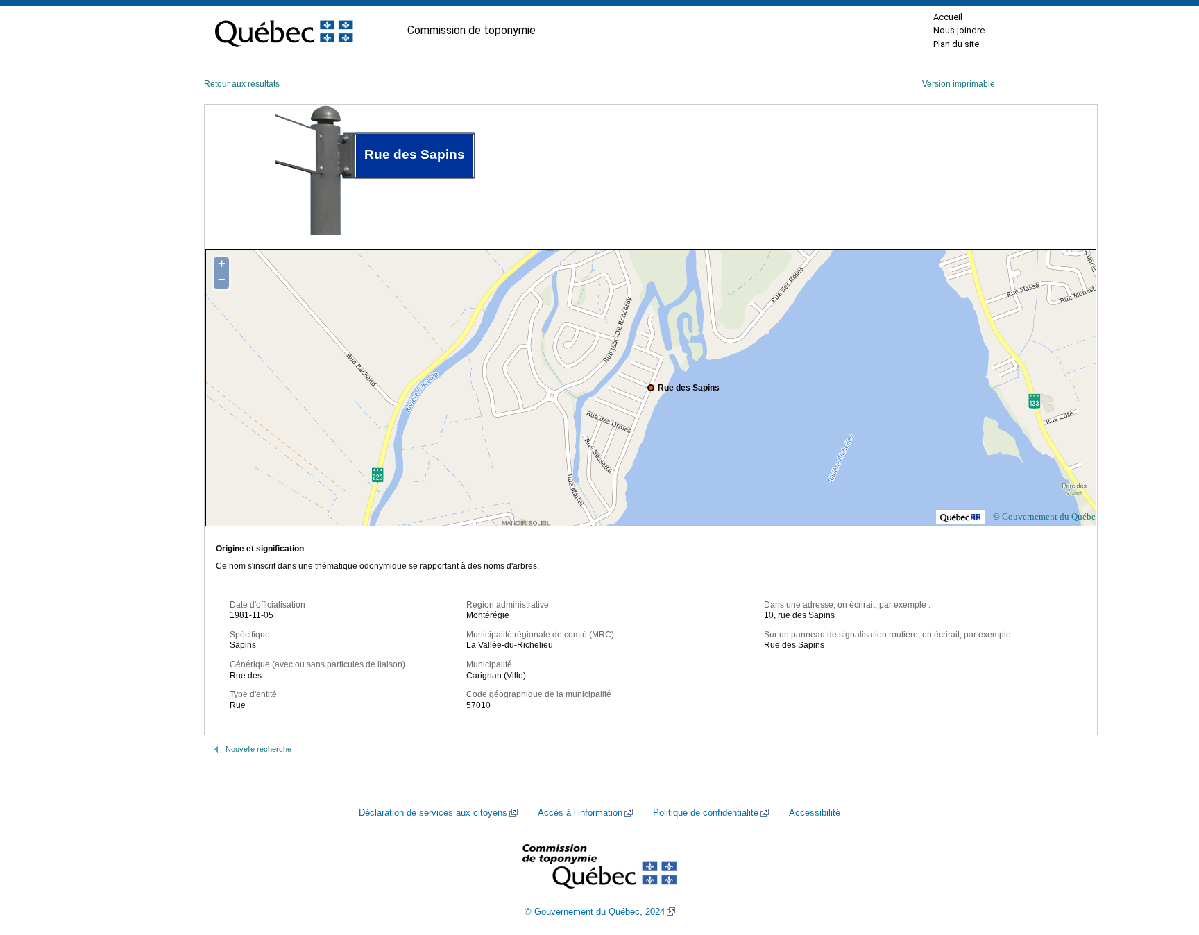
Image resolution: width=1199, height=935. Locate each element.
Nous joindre (959, 30)
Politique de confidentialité (705, 813)
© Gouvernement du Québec (1046, 516)
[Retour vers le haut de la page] (1164, 859)
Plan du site (956, 44)
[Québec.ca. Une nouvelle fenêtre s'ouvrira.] (283, 30)
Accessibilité (814, 813)
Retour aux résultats (242, 84)
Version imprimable (958, 84)
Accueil (947, 17)
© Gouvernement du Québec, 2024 (595, 912)
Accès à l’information (580, 813)
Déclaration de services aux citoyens (433, 813)
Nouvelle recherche (258, 749)
